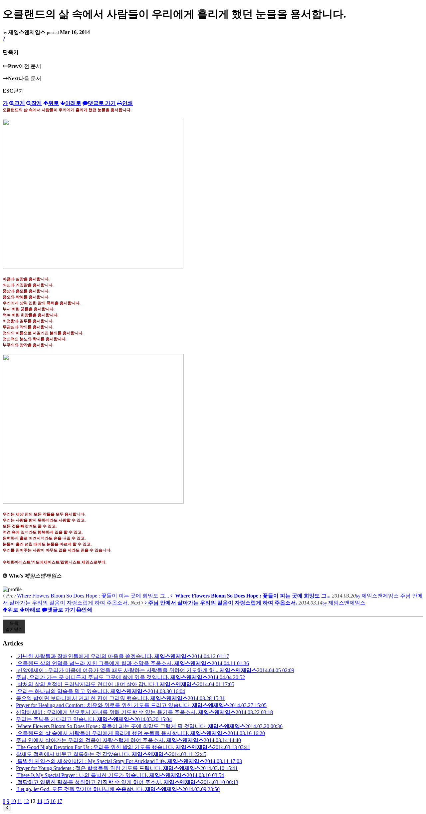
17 (59, 801)
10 (13, 801)
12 (26, 801)
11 (19, 801)
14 (39, 801)
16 (53, 801)
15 (46, 801)
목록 (14, 626)
